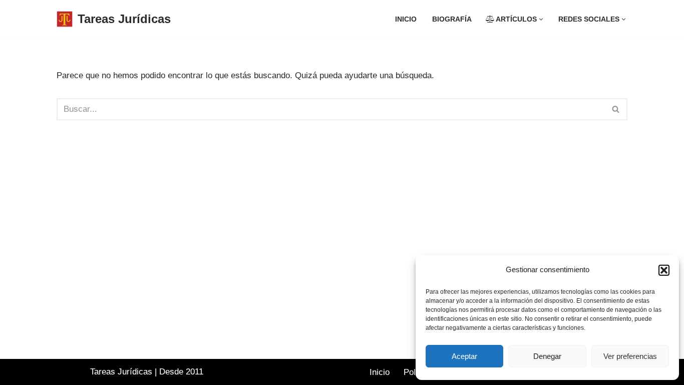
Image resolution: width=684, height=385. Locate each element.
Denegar (547, 356)
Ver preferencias (630, 356)
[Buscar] (616, 109)
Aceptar (464, 356)
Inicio (406, 19)
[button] (664, 270)
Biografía (452, 19)
